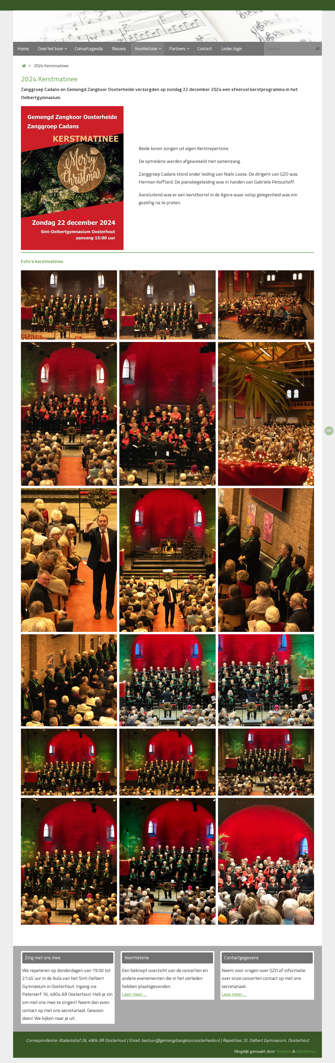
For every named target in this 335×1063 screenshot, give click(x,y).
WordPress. (306, 1051)
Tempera (283, 1051)
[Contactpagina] (329, 430)
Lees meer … (134, 994)
